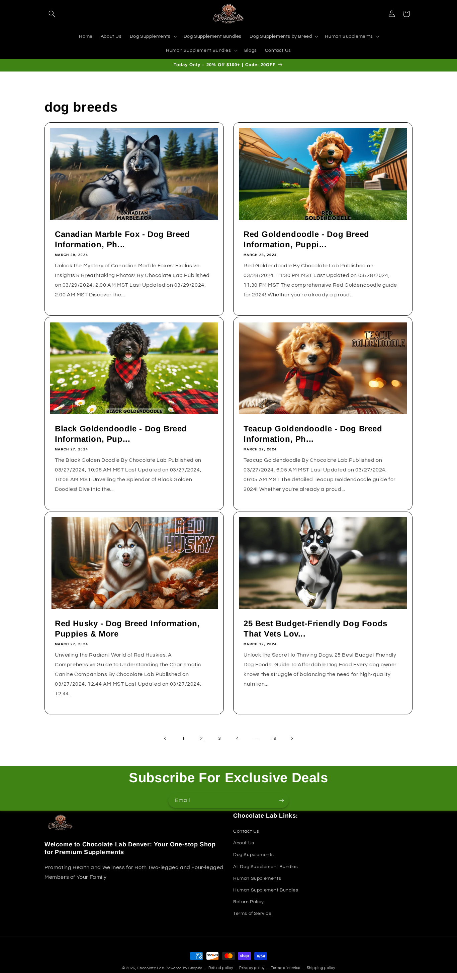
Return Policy (248, 901)
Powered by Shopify (184, 968)
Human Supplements (257, 878)
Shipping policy (321, 968)
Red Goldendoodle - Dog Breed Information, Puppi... (306, 239)
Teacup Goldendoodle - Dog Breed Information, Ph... (313, 433)
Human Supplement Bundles (265, 890)
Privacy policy (252, 968)
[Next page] (291, 738)
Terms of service (285, 968)
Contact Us (246, 831)
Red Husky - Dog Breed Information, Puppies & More (127, 628)
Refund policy (220, 968)
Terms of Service (252, 913)
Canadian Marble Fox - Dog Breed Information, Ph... (122, 239)
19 (273, 738)
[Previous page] (165, 738)
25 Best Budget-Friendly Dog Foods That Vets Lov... (315, 628)
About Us (243, 843)
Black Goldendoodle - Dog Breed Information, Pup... (121, 433)
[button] (51, 13)
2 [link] (201, 738)
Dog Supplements (253, 854)
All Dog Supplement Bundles (265, 866)
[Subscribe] (281, 800)
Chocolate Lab (150, 968)
